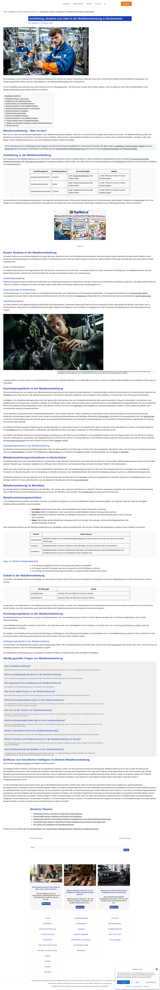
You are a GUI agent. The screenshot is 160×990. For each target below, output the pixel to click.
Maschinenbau (51, 829)
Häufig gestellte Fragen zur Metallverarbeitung (23, 120)
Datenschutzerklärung (137, 986)
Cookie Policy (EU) (47, 934)
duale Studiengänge (143, 296)
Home (47, 918)
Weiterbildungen (114, 923)
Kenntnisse (140, 200)
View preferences (151, 982)
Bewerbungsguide (81, 934)
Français (47, 961)
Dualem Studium (131, 146)
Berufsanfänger (35, 829)
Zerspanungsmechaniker (139, 159)
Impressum (146, 986)
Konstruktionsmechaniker (34, 161)
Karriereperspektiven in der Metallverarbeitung (22, 106)
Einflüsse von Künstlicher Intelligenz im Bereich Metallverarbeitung (29, 123)
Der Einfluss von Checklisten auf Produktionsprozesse (53, 824)
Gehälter (58, 440)
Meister (115, 452)
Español (48, 966)
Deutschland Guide (81, 945)
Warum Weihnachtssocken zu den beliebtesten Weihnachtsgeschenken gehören (80, 892)
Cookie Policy (129, 986)
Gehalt (114, 171)
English (47, 956)
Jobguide (81, 929)
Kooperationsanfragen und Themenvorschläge (119, 149)
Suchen (32, 847)
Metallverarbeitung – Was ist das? (17, 99)
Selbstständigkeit (17, 452)
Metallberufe (78, 829)
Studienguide (81, 923)
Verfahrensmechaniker (12, 161)
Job (147, 146)
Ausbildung (66, 4)
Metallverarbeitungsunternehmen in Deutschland (23, 108)
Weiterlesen (46, 904)
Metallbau (125, 452)
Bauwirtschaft (149, 416)
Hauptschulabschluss (81, 176)
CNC (44, 829)
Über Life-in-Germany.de (47, 945)
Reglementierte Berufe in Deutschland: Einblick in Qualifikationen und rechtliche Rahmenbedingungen (72, 819)
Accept (123, 982)
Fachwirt (79, 452)
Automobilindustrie (81, 480)
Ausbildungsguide (81, 918)
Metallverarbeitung (91, 829)
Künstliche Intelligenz (22, 763)
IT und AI (114, 918)
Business (98, 4)
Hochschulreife (136, 293)
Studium (89, 4)
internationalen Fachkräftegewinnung (70, 149)
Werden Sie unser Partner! (48, 950)
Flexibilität (77, 405)
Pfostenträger (103, 416)
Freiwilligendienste (115, 929)
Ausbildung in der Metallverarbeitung (18, 101)
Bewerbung (9, 149)
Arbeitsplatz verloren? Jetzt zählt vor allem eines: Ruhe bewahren (57, 814)
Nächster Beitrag (125, 838)
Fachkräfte (7, 395)
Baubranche (88, 492)
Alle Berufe (81, 950)
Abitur (144, 293)
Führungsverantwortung (15, 440)
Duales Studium (78, 4)
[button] (157, 969)
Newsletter (48, 923)
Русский (48, 972)
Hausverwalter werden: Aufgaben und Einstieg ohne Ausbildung (57, 816)
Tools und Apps (115, 940)
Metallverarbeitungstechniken (16, 113)
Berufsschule (120, 161)
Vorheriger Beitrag (35, 838)
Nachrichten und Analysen (81, 940)
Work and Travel (115, 934)
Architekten (11, 430)
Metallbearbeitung (65, 829)
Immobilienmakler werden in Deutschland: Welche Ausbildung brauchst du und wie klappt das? (69, 822)
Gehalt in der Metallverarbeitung (17, 116)
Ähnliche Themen (12, 125)
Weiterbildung (54, 452)
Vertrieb (93, 307)
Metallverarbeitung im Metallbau (17, 111)
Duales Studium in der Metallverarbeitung (20, 103)
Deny (137, 982)
